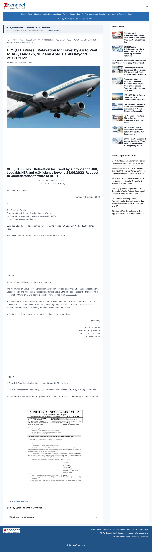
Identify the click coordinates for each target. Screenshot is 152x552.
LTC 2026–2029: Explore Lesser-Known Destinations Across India (135, 97)
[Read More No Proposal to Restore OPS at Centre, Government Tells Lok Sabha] (117, 117)
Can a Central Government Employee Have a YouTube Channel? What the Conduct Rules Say (135, 37)
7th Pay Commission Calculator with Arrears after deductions (107, 14)
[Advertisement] (103, 6)
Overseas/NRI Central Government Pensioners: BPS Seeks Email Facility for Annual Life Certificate (135, 71)
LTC (39, 40)
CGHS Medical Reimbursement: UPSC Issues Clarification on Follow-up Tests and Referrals (134, 51)
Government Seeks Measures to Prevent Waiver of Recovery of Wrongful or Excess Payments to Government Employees (135, 84)
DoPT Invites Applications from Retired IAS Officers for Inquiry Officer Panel (129, 61)
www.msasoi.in (21, 501)
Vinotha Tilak (13, 63)
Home (9, 40)
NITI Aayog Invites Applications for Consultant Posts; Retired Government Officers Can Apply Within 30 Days (128, 191)
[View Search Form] (147, 6)
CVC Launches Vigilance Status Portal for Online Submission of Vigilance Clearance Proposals (134, 107)
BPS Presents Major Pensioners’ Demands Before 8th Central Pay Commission (134, 130)
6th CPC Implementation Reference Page (44, 14)
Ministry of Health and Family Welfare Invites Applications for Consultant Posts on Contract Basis (128, 180)
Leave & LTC (31, 40)
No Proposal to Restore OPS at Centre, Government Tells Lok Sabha (134, 119)
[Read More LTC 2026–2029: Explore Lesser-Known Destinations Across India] (117, 97)
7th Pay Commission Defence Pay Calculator (76, 19)
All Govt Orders (19, 40)
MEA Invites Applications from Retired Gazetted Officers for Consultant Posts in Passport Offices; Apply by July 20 (128, 170)
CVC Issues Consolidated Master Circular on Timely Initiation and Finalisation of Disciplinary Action (135, 142)
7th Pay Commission (71, 14)
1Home (23, 14)
